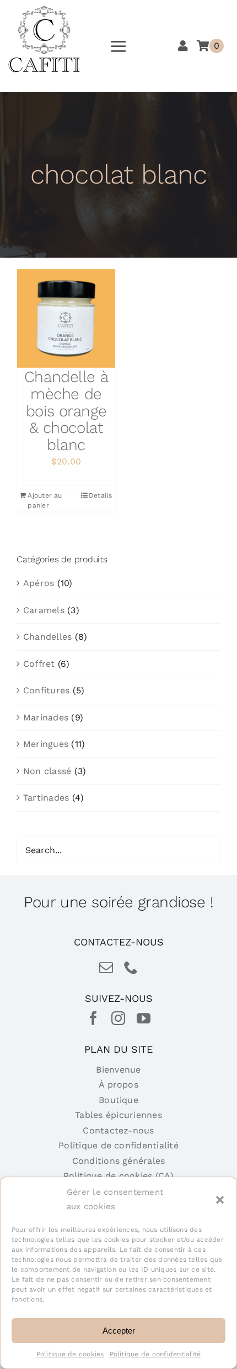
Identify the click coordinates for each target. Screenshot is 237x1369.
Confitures (46, 690)
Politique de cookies (70, 1354)
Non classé (47, 771)
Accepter (119, 1330)
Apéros (38, 583)
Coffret (39, 664)
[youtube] (143, 1018)
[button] (219, 1199)
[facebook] (93, 1018)
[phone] (131, 967)
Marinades (45, 717)
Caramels (43, 610)
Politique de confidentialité (155, 1354)
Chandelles (47, 636)
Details (100, 495)
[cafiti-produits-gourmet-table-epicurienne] (44, 9)
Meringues (45, 744)
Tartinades (46, 797)
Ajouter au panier (45, 500)
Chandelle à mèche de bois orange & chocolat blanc (66, 411)
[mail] (106, 967)
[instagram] (118, 1018)
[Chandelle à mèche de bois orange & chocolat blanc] (66, 318)
